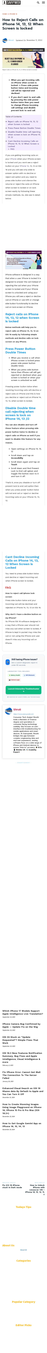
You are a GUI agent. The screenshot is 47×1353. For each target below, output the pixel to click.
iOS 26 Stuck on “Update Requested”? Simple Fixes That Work (20, 1040)
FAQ (12, 149)
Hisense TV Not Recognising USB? (17, 1342)
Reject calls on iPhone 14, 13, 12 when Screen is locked (23, 123)
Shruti (11, 40)
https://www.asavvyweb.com (23, 714)
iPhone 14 (13, 14)
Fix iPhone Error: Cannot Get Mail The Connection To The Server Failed (21, 1075)
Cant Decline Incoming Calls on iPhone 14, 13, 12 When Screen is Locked (23, 144)
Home (4, 14)
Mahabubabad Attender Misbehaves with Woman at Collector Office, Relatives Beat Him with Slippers (22, 1214)
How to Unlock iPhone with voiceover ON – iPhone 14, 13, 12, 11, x (35, 1190)
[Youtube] (29, 1254)
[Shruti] (5, 40)
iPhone (13, 159)
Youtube (36, 1254)
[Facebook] (3, 1254)
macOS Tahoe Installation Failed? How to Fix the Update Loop (22, 1237)
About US (23, 1250)
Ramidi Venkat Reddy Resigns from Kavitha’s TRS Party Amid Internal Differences (21, 1226)
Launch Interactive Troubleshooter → (23, 690)
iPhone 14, (24, 166)
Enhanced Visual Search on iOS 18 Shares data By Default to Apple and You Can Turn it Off (22, 1091)
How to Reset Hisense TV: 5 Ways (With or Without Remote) (20, 1332)
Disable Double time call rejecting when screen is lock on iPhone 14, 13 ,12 (24, 135)
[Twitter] (17, 1254)
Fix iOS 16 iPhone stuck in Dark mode (12, 1186)
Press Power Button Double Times (24, 128)
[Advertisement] (23, 226)
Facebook (10, 1254)
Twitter (23, 1254)
